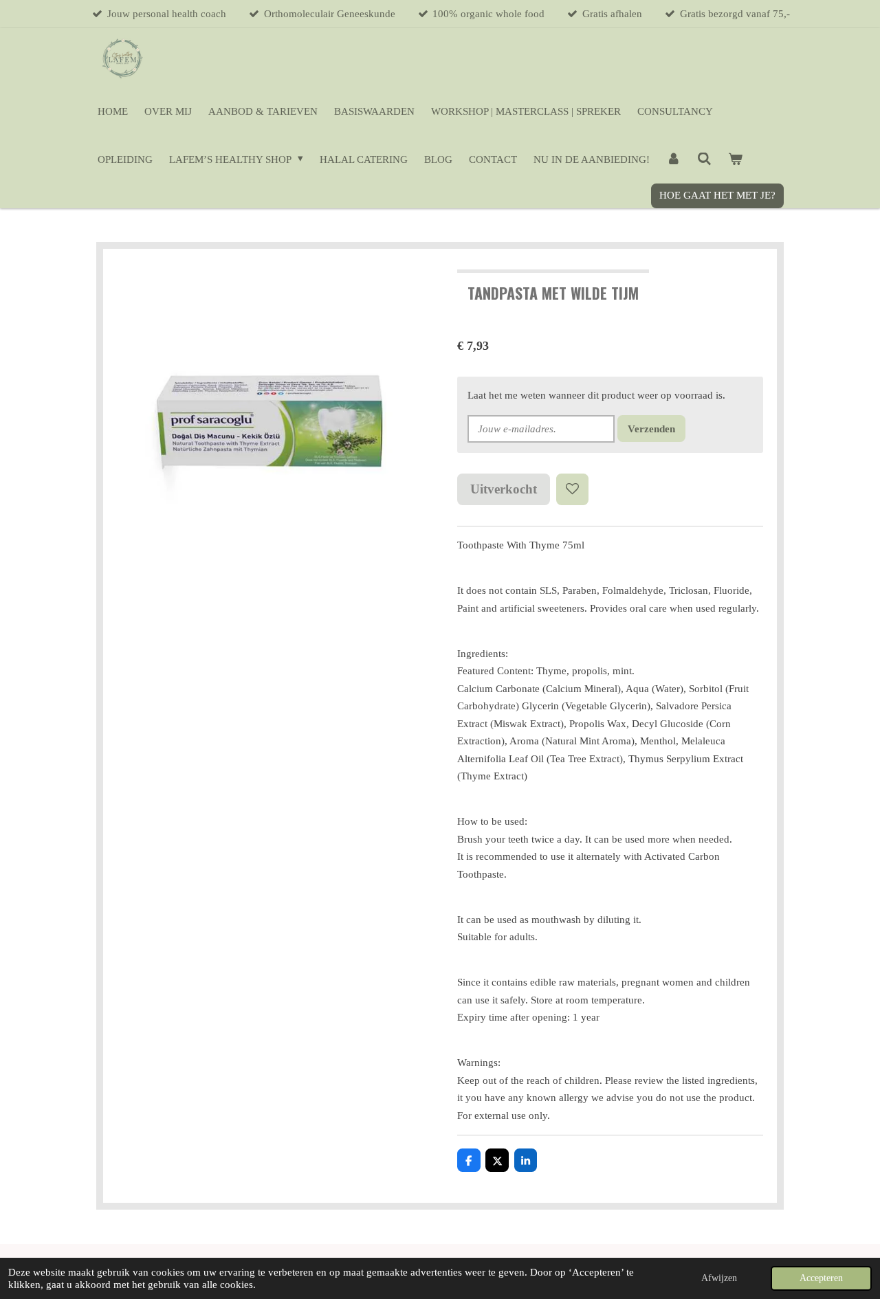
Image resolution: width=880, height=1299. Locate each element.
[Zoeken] (704, 159)
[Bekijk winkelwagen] (735, 159)
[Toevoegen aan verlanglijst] (572, 490)
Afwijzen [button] (719, 1278)
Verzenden (651, 428)
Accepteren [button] (821, 1278)
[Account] (673, 159)
